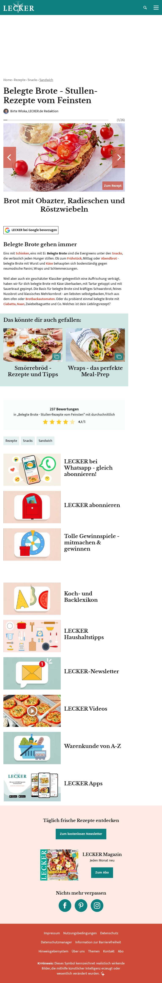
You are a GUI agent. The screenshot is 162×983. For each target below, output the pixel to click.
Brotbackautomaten (40, 299)
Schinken (22, 253)
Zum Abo (102, 872)
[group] (64, 170)
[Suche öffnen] (145, 7)
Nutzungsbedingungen (80, 933)
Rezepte (20, 80)
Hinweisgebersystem (53, 951)
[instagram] (97, 905)
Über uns (78, 951)
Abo (121, 951)
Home (7, 80)
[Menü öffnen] (156, 7)
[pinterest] (81, 905)
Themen (94, 951)
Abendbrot (109, 258)
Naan (20, 304)
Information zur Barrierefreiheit (98, 942)
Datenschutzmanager (56, 942)
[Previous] (9, 157)
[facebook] (65, 905)
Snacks (32, 80)
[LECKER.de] (18, 8)
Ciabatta (9, 304)
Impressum (52, 933)
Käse (49, 263)
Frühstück (74, 258)
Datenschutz (109, 933)
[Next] (118, 157)
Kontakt (109, 951)
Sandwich (46, 80)
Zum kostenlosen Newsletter (81, 834)
